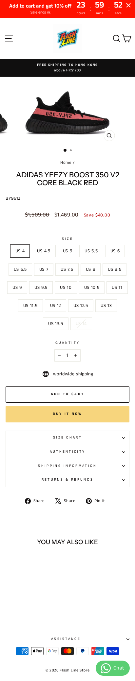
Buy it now (68, 413)
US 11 (117, 287)
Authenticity (68, 451)
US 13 (106, 305)
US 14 (81, 323)
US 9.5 (41, 287)
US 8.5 (114, 269)
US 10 (65, 287)
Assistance (66, 639)
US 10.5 (92, 287)
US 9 (17, 287)
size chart (67, 437)
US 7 (43, 269)
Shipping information (67, 465)
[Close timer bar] (128, 5)
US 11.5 (30, 305)
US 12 (55, 305)
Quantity (67, 342)
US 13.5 (55, 323)
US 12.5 (80, 305)
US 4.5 (43, 251)
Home (65, 162)
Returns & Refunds (67, 479)
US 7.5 (67, 269)
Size (67, 238)
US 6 (115, 251)
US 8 (91, 269)
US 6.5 (20, 269)
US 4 (20, 251)
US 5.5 (91, 251)
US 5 (67, 251)
